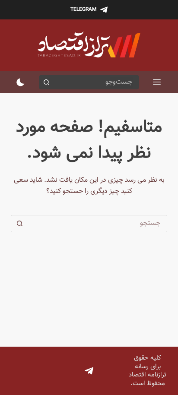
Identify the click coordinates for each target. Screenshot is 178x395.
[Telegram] (89, 371)
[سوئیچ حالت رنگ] (20, 82)
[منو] (157, 82)
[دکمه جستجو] (46, 82)
